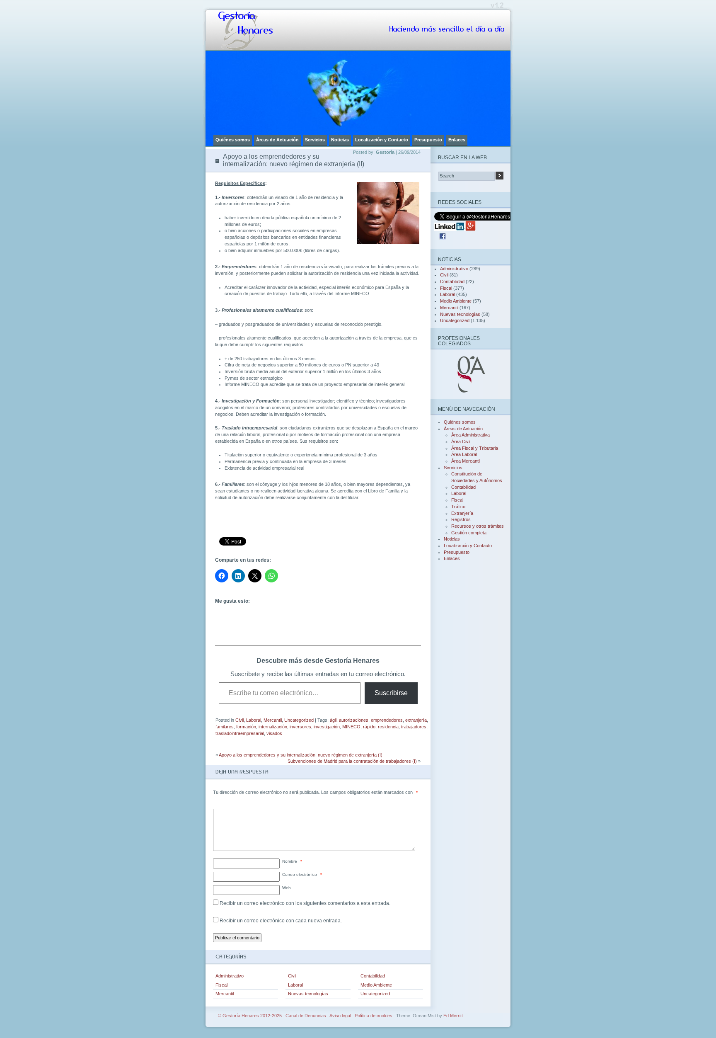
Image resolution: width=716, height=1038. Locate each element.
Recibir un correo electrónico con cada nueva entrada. (281, 921)
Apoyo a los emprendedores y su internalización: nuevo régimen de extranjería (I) (300, 754)
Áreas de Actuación (277, 139)
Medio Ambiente (376, 984)
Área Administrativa (470, 434)
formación (246, 726)
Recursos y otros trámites (477, 526)
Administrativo (229, 975)
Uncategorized (299, 720)
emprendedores (387, 720)
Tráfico (458, 506)
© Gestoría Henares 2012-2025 (250, 1015)
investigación (327, 726)
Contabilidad (372, 975)
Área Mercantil (465, 460)
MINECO (351, 726)
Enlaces (456, 139)
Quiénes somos (232, 139)
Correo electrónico (302, 874)
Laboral (253, 720)
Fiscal (221, 984)
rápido (369, 726)
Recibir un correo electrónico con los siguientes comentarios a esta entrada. (305, 903)
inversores (300, 726)
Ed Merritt (453, 1015)
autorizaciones (353, 720)
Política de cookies (373, 1015)
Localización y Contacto (381, 139)
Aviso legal (340, 1015)
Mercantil (273, 720)
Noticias (340, 139)
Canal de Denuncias (305, 1015)
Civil (239, 720)
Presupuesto (428, 139)
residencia (388, 726)
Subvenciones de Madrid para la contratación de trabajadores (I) (352, 761)
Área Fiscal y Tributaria (474, 448)
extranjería (416, 720)
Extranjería (462, 513)
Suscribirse (391, 692)
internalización (273, 726)
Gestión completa (468, 532)
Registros (461, 519)
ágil (333, 720)
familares (224, 726)
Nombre (292, 861)
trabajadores (413, 726)
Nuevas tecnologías (308, 993)
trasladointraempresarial (239, 733)
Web (286, 887)
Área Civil (460, 441)
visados (274, 733)
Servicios (315, 139)
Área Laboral (464, 454)
